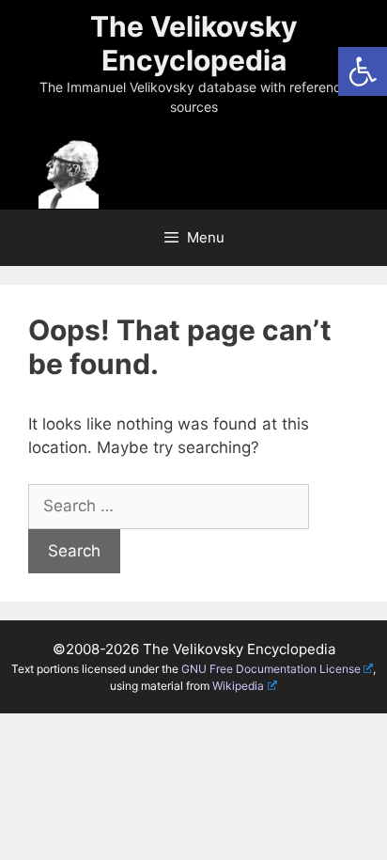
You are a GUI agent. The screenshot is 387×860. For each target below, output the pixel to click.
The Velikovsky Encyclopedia (194, 43)
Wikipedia (238, 686)
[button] (362, 71)
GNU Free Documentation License (271, 669)
